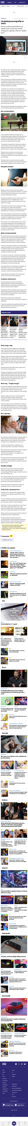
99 (11, 536)
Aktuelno (3, 706)
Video (13, 1070)
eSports (4, 1087)
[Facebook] (16, 1064)
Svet (2, 636)
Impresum (14, 1086)
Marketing (14, 1084)
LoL (2, 889)
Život (3, 1076)
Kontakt (14, 1096)
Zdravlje (3, 18)
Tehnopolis (5, 1089)
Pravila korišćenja (16, 1088)
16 (6, 561)
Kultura (4, 1082)
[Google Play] (8, 1105)
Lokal (3, 1093)
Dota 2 (16, 905)
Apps (2, 969)
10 (6, 582)
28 (6, 591)
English (14, 1074)
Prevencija (3, 754)
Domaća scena (4, 905)
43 (6, 551)
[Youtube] (25, 1064)
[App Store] (19, 1105)
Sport (3, 1072)
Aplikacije (14, 1092)
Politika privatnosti (17, 1090)
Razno (2, 622)
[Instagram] (22, 1064)
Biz (3, 1074)
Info (3, 1070)
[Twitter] (19, 1064)
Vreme (13, 1076)
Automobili (5, 1091)
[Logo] (2, 2)
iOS (1, 954)
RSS (13, 1094)
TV (12, 1072)
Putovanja (5, 1080)
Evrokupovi (13, 571)
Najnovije (9, 2)
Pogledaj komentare (7, 540)
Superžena (5, 1084)
